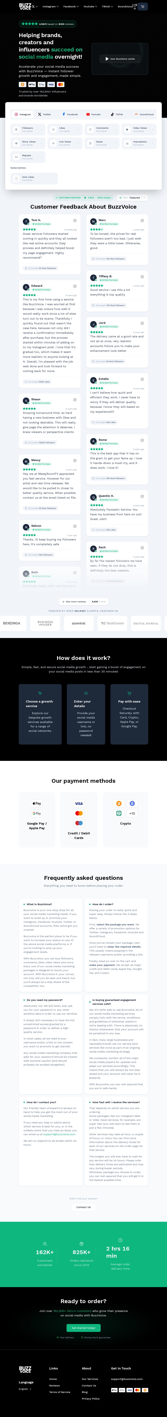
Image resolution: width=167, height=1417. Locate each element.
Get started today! (83, 1327)
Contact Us (83, 1207)
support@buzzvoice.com (59, 1134)
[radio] (23, 24)
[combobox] (26, 1389)
